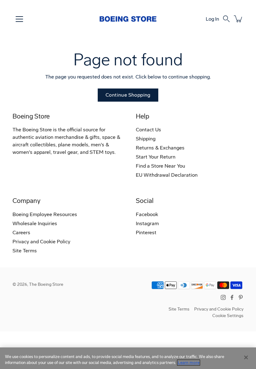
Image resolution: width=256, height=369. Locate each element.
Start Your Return (155, 157)
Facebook (147, 214)
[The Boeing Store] (128, 18)
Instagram (147, 223)
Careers (21, 232)
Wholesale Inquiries (34, 223)
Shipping (145, 139)
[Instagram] (223, 297)
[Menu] (19, 19)
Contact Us (148, 130)
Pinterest (146, 232)
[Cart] (239, 19)
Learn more (188, 362)
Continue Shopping (128, 95)
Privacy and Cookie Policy (41, 242)
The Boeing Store (46, 284)
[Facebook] (232, 297)
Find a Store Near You (160, 166)
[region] (128, 358)
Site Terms (24, 251)
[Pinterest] (241, 297)
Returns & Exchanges (160, 148)
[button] (226, 18)
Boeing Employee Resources (44, 214)
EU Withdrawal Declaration (167, 175)
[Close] (246, 357)
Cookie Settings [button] (228, 315)
